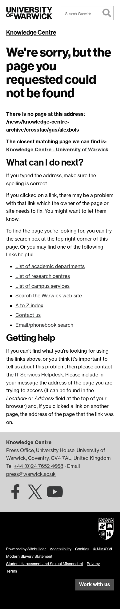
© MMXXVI (102, 549)
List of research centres (42, 276)
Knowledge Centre (31, 32)
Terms (11, 571)
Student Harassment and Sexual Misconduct (44, 563)
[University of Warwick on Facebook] (15, 495)
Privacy (93, 563)
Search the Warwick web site (48, 295)
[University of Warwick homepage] (29, 13)
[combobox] (87, 13)
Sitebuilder (36, 549)
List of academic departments (50, 266)
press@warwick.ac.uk (31, 474)
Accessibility (60, 549)
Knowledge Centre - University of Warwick (57, 149)
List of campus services (42, 286)
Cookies (82, 549)
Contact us (28, 315)
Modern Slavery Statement (29, 556)
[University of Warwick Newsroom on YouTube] (55, 495)
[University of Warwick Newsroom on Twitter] (35, 495)
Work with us (94, 584)
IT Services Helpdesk (39, 375)
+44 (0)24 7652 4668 (38, 466)
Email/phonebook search (44, 325)
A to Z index (29, 305)
